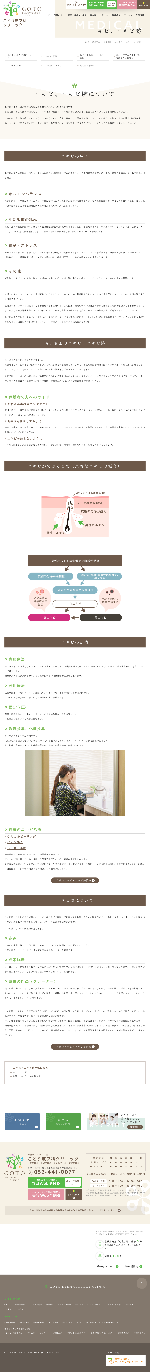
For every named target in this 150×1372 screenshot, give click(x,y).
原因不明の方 (123, 1333)
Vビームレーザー (21, 1072)
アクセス (128, 15)
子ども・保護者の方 (14, 1333)
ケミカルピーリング (21, 836)
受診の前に (59, 15)
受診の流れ (21, 1304)
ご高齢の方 (57, 1333)
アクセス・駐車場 (113, 1304)
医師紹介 (79, 1304)
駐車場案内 (132, 1266)
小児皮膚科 (117, 42)
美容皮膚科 (39, 1322)
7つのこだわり (95, 1304)
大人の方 (43, 1333)
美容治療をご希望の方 (76, 1333)
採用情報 (140, 15)
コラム (21, 1309)
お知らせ (9, 1309)
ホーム (8, 1304)
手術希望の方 (139, 1333)
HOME (86, 42)
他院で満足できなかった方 (102, 1333)
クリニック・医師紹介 (110, 15)
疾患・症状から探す (77, 15)
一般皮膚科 (106, 42)
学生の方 (31, 1333)
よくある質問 (36, 1304)
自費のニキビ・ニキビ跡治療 (73, 880)
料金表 (93, 15)
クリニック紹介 (64, 1304)
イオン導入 (15, 842)
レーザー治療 (16, 848)
